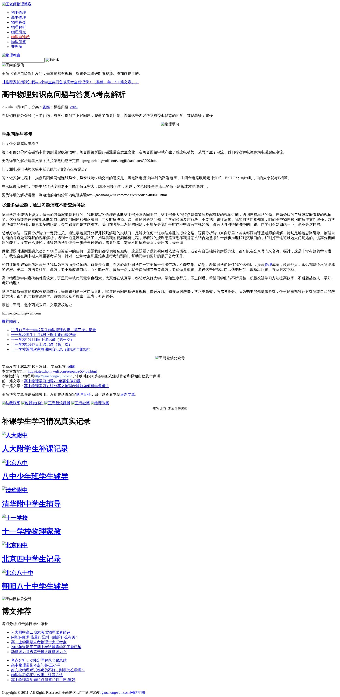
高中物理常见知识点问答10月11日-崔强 (43, 680)
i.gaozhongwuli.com (115, 692)
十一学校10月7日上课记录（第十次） (41, 344)
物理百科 (83, 394)
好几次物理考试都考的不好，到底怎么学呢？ (48, 670)
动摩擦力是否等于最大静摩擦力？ (39, 652)
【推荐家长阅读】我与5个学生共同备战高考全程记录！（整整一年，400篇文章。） (70, 82)
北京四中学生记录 (31, 559)
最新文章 (127, 394)
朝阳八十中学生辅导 (35, 586)
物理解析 (18, 27)
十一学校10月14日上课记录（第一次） (42, 340)
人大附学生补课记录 (35, 449)
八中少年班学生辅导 (35, 476)
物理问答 (18, 42)
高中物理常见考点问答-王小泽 (35, 665)
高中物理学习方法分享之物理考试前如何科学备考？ (66, 386)
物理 (268, 265)
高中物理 (18, 17)
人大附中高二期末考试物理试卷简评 (40, 632)
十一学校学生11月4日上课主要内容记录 (43, 335)
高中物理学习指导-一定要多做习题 (52, 381)
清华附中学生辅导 (31, 504)
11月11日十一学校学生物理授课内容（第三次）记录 (53, 330)
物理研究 (18, 32)
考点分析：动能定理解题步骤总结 (39, 660)
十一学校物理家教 (31, 531)
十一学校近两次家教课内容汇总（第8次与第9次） (52, 349)
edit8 (73, 107)
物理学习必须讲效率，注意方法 (37, 675)
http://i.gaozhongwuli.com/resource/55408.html (62, 371)
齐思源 (16, 47)
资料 (46, 107)
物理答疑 (18, 22)
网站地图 (137, 692)
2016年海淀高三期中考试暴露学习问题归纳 (46, 647)
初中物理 (18, 13)
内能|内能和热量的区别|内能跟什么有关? (44, 637)
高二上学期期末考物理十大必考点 (39, 642)
